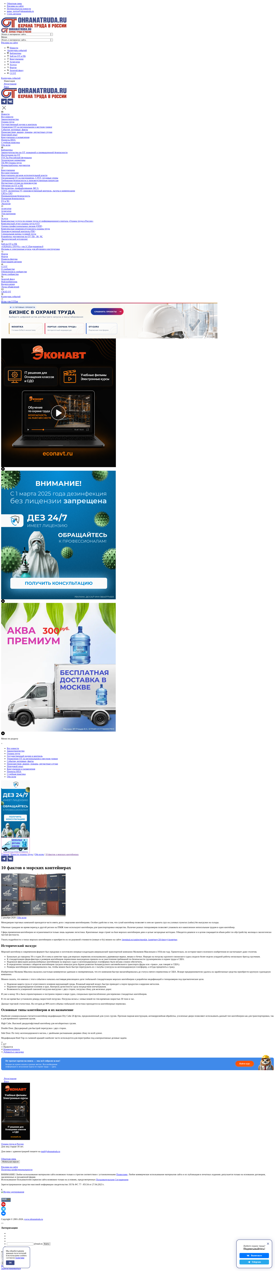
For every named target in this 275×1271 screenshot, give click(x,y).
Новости (14, 48)
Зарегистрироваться (11, 1268)
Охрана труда (7, 122)
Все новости (7, 116)
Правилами (121, 1174)
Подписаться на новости (19, 8)
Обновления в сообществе (14, 271)
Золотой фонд (16, 70)
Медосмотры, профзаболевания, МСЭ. (20, 188)
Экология (5, 203)
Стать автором (14, 14)
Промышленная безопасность (15, 196)
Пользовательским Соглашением (112, 1179)
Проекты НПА (8, 140)
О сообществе (8, 269)
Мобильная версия (10, 1162)
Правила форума (9, 259)
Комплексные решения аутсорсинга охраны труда (25, 229)
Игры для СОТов (9, 301)
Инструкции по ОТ (10, 155)
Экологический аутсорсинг (14, 239)
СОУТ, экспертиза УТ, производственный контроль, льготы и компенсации (38, 191)
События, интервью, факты (14, 129)
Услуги (13, 64)
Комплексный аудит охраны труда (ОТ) (20, 223)
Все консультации (10, 173)
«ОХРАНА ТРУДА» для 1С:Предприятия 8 (22, 246)
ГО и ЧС (5, 201)
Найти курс (244, 1064)
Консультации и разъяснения (15, 137)
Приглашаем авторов (11, 261)
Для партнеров (8, 213)
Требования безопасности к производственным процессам (29, 180)
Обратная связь (14, 3)
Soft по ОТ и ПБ (18, 56)
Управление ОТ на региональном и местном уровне (26, 127)
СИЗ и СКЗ (6, 193)
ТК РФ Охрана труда (11, 163)
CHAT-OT (6, 291)
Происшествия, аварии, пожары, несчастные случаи (26, 132)
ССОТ (13, 73)
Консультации (16, 59)
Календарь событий (17, 50)
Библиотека (15, 53)
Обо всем (5, 145)
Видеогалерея (8, 284)
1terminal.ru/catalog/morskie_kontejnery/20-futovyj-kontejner (149, 939)
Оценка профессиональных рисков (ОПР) (21, 226)
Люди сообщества (10, 274)
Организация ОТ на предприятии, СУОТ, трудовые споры (29, 178)
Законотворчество (10, 119)
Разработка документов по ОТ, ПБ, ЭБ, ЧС (22, 236)
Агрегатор (15, 62)
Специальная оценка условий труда (18, 234)
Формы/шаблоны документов (15, 165)
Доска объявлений (10, 287)
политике (19, 1258)
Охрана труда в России (12, 1144)
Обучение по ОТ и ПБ (12, 185)
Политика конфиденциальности (17, 1169)
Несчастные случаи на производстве (19, 183)
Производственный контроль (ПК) (18, 231)
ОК (10, 1263)
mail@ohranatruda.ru (50, 1151)
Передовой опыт (9, 135)
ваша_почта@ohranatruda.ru (20, 11)
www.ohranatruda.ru (33, 1219)
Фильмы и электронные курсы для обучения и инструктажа (30, 249)
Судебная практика (10, 142)
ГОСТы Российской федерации (16, 157)
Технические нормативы (13, 160)
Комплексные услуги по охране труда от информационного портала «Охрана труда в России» (47, 221)
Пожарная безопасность (12, 198)
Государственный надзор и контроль (19, 124)
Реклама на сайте (15, 6)
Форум (13, 67)
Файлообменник (9, 281)
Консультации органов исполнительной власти (24, 175)
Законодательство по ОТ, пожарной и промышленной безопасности (34, 152)
